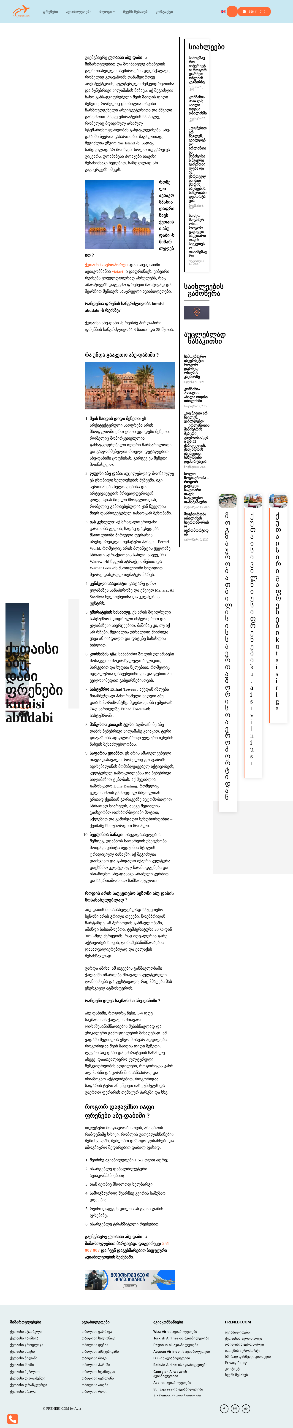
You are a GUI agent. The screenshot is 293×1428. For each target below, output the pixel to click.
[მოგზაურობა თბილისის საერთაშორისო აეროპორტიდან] (228, 501)
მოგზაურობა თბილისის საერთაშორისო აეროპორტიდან (196, 524)
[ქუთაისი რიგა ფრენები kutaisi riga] (278, 501)
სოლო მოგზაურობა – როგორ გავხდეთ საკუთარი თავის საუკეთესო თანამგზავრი (198, 236)
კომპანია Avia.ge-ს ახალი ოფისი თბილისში (198, 105)
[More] (151, 41)
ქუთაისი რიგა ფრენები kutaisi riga (278, 612)
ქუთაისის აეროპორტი (106, 264)
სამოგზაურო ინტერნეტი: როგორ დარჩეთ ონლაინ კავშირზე (198, 70)
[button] (232, 11)
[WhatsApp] (246, 1408)
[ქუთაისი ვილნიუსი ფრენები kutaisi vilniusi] (253, 501)
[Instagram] (235, 1408)
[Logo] (21, 11)
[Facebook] (224, 1408)
